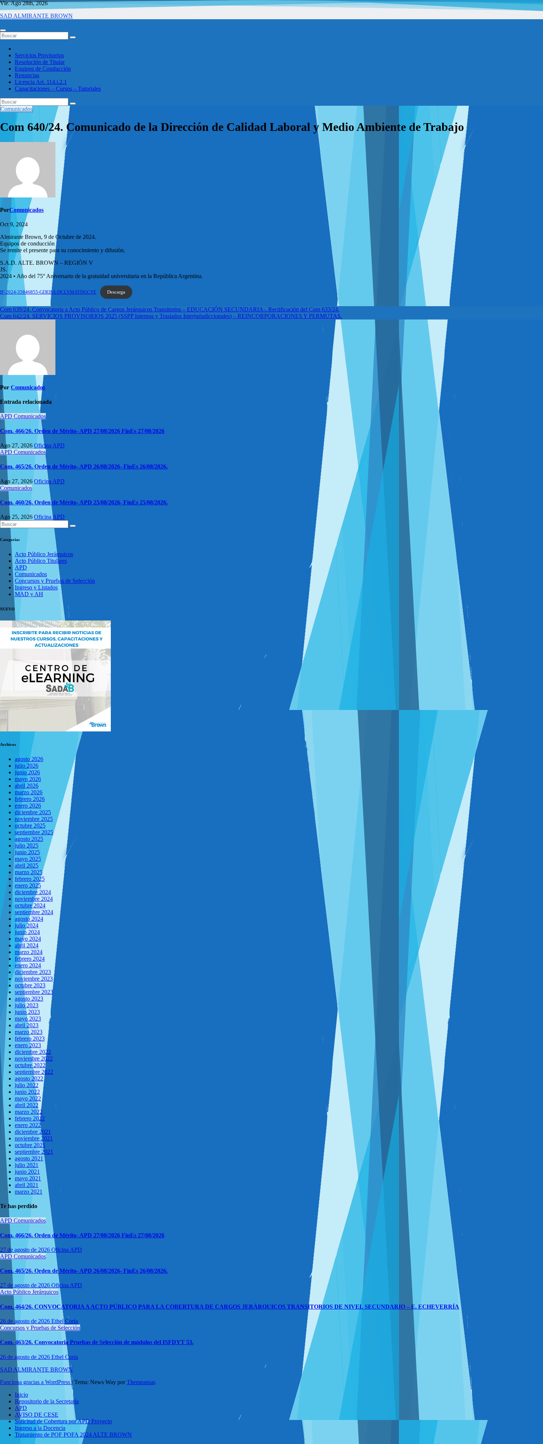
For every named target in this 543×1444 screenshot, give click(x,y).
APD (7, 416)
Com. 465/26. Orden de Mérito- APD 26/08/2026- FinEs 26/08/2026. (84, 466)
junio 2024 (27, 932)
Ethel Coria (64, 1321)
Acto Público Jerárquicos (44, 554)
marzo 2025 (28, 872)
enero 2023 (28, 1045)
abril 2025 (26, 865)
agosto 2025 (29, 839)
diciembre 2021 (33, 1132)
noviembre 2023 (34, 978)
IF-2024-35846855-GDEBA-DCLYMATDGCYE (48, 292)
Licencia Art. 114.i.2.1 (41, 82)
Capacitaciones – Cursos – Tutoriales (58, 88)
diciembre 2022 (33, 1052)
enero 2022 (28, 1125)
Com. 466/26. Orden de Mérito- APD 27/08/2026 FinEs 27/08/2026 (82, 431)
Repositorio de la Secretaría (47, 1401)
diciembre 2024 (33, 892)
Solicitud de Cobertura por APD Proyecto (63, 1421)
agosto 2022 (29, 1078)
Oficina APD (49, 445)
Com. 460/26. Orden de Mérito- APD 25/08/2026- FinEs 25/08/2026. (84, 502)
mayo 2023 (28, 1018)
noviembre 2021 (34, 1138)
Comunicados (16, 109)
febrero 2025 (30, 879)
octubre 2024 (30, 905)
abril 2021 (26, 1185)
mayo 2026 (28, 779)
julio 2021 (26, 1165)
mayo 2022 (28, 1098)
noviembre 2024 (34, 899)
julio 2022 (26, 1085)
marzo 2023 (28, 1032)
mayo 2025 (28, 859)
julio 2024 (26, 925)
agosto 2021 (29, 1158)
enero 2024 (28, 965)
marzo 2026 (28, 792)
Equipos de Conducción (43, 68)
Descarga (116, 292)
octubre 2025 (30, 825)
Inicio (21, 1394)
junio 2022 (27, 1092)
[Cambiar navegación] (3, 30)
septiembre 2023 (34, 992)
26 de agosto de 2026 (25, 1321)
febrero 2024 (30, 959)
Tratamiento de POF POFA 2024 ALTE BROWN (73, 1434)
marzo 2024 (28, 952)
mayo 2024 (28, 939)
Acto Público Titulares (41, 561)
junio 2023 (27, 1012)
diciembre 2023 (33, 972)
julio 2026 (26, 765)
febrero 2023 (30, 1038)
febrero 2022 (30, 1118)
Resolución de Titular (40, 62)
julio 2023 (26, 1005)
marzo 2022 (28, 1112)
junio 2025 (27, 852)
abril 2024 (26, 945)
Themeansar (141, 1382)
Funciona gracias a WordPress (36, 1382)
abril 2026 (26, 785)
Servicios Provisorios (39, 55)
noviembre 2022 (34, 1058)
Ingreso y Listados (36, 587)
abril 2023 (26, 1025)
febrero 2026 (30, 799)
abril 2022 (26, 1105)
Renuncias (27, 75)
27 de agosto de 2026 (25, 1250)
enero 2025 (28, 885)
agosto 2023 (29, 998)
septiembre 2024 (34, 912)
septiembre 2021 (34, 1152)
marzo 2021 (28, 1191)
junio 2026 (27, 772)
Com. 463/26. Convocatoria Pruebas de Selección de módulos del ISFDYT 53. (97, 1342)
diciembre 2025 (33, 812)
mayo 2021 (28, 1178)
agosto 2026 (29, 759)
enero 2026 (28, 805)
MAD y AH (29, 594)
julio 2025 (26, 845)
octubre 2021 (30, 1145)
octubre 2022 (30, 1065)
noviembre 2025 (34, 819)
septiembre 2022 (34, 1072)
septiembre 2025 (34, 832)
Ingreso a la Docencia (40, 1428)
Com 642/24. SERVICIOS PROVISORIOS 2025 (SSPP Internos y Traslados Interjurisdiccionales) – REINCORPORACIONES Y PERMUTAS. (171, 316)
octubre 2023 (30, 985)
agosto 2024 (29, 919)
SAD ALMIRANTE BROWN (36, 16)
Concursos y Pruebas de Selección (55, 581)
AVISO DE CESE (36, 1414)
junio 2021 (27, 1172)
